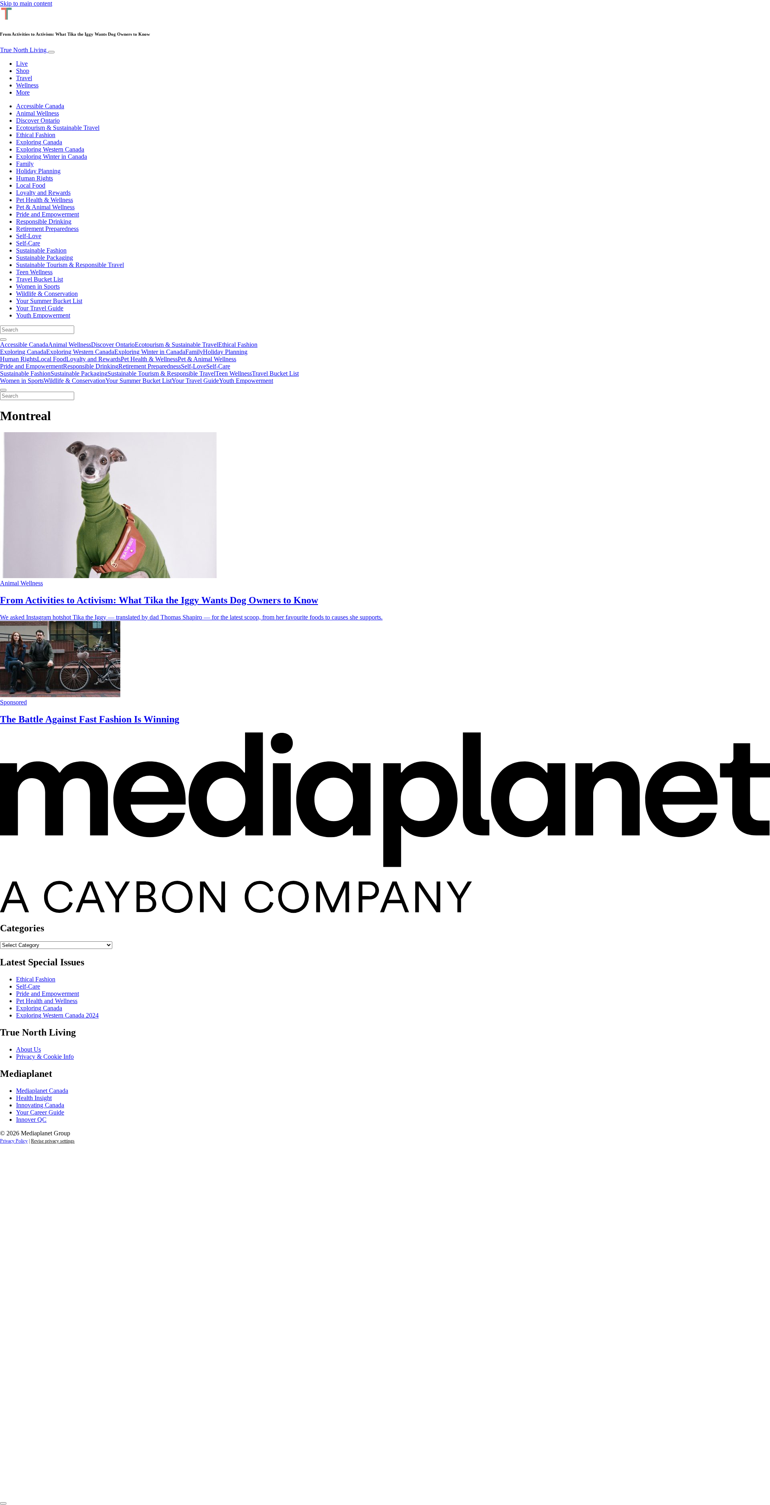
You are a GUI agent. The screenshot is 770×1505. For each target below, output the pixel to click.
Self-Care (28, 243)
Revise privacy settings (53, 1141)
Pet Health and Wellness (46, 1000)
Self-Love (28, 236)
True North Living (24, 50)
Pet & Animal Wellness (45, 207)
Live (22, 63)
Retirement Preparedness (47, 228)
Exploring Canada (39, 142)
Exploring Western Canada (50, 149)
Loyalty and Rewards (43, 192)
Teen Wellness (34, 272)
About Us (28, 1049)
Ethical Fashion (35, 134)
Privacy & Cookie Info (45, 1056)
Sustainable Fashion (41, 250)
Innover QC (31, 1119)
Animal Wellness (37, 113)
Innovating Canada (40, 1105)
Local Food (30, 185)
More (23, 92)
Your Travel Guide (39, 308)
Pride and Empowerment (47, 214)
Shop (22, 70)
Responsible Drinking (43, 221)
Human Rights (34, 178)
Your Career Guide (40, 1112)
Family (25, 163)
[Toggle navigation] (51, 52)
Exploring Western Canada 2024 (57, 1015)
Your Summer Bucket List (49, 300)
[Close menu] (3, 390)
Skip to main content (26, 3)
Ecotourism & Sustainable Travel (57, 127)
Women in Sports (38, 286)
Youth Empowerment (43, 315)
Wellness (27, 85)
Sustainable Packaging (44, 257)
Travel (24, 78)
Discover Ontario (38, 120)
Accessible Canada (40, 106)
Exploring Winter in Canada (51, 156)
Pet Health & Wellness (44, 199)
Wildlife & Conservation (47, 293)
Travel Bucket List (39, 279)
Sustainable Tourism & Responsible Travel (70, 264)
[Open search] (3, 339)
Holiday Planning (38, 171)
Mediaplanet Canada (42, 1090)
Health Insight (34, 1097)
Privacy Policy (14, 1141)
